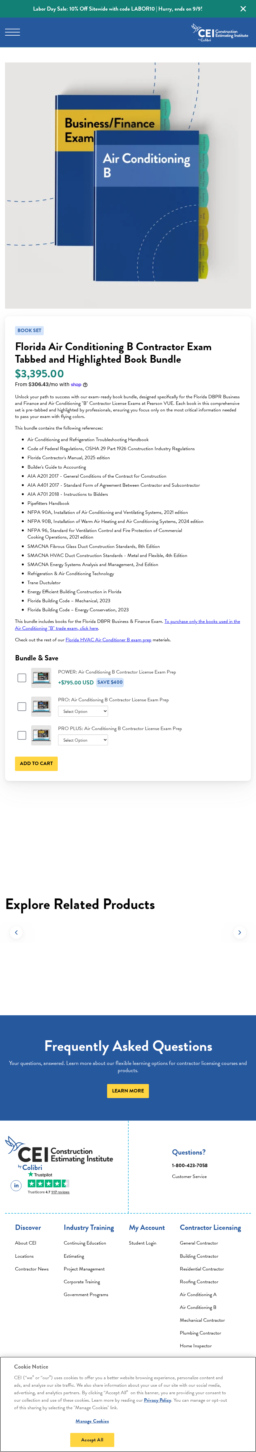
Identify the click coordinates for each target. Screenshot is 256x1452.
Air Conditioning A (198, 1294)
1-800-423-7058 (190, 1165)
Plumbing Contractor (200, 1333)
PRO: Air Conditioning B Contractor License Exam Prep (113, 700)
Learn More (128, 1091)
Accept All (92, 1440)
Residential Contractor (202, 1269)
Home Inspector (196, 1346)
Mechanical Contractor (202, 1320)
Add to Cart (36, 763)
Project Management (84, 1269)
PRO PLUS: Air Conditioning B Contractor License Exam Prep (120, 728)
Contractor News (32, 1269)
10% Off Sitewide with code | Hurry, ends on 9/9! (118, 8)
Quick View (41, 685)
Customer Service (189, 1176)
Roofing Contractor (199, 1281)
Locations (24, 1256)
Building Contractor (199, 1256)
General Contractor (199, 1243)
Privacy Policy (157, 1400)
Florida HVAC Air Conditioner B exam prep (108, 640)
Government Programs (86, 1294)
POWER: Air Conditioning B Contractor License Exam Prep (117, 672)
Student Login (142, 1243)
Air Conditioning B (198, 1307)
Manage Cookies (92, 1421)
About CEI (26, 1243)
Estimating (74, 1256)
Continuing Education (85, 1243)
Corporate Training (82, 1281)
